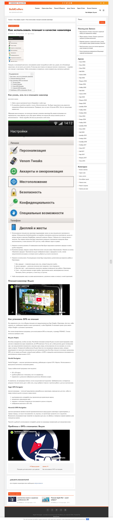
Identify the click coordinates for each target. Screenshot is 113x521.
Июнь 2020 (82, 129)
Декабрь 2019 (83, 135)
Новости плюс (82, 182)
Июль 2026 (82, 65)
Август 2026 (82, 62)
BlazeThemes (56, 516)
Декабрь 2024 (83, 106)
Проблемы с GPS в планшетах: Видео (20, 90)
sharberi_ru (12, 33)
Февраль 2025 (83, 100)
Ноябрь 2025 (82, 87)
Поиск (80, 19)
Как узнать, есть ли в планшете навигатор (21, 76)
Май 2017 (81, 151)
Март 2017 (82, 154)
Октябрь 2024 (82, 113)
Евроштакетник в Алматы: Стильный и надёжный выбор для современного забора (92, 32)
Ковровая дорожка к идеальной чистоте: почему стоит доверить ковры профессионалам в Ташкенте (92, 42)
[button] (31, 74)
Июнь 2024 (82, 116)
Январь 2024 (82, 119)
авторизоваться (38, 483)
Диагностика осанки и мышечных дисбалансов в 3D (27, 499)
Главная (37, 8)
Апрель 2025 (82, 94)
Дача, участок (71, 8)
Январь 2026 (82, 84)
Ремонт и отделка (59, 8)
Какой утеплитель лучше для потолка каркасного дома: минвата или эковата (92, 47)
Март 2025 (82, 97)
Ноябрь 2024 (82, 110)
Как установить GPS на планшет (19, 80)
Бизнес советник (92, 8)
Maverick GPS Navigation (19, 88)
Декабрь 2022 (83, 126)
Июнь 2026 (82, 68)
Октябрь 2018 (82, 138)
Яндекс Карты (16, 82)
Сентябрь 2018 (83, 142)
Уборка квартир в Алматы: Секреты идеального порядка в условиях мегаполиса (91, 37)
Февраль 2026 (83, 81)
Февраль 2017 (83, 158)
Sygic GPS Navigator (18, 86)
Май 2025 (81, 90)
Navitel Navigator (17, 84)
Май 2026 (81, 71)
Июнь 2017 (82, 148)
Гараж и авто (81, 8)
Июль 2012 (82, 161)
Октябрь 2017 (82, 145)
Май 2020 (81, 132)
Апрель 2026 (82, 74)
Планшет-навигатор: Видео (17, 78)
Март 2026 (82, 78)
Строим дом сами (47, 8)
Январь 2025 (82, 103)
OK (87, 519)
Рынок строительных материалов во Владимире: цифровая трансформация (92, 52)
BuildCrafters (16, 9)
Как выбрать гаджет (91, 12)
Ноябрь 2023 (82, 122)
